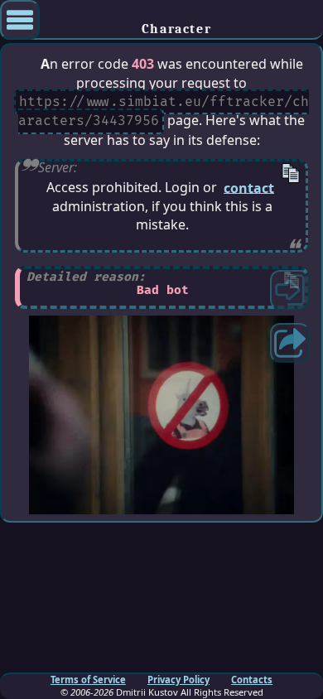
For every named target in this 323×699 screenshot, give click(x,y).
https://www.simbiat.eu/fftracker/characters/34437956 (163, 111)
